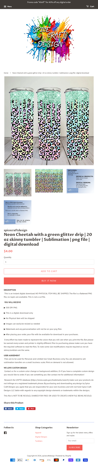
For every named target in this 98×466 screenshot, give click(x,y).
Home (6, 73)
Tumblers (38, 441)
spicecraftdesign (48, 456)
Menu (9, 6)
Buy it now (49, 280)
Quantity (7, 257)
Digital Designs (41, 437)
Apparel (38, 432)
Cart (92, 6)
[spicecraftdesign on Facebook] (5, 433)
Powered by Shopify (63, 456)
